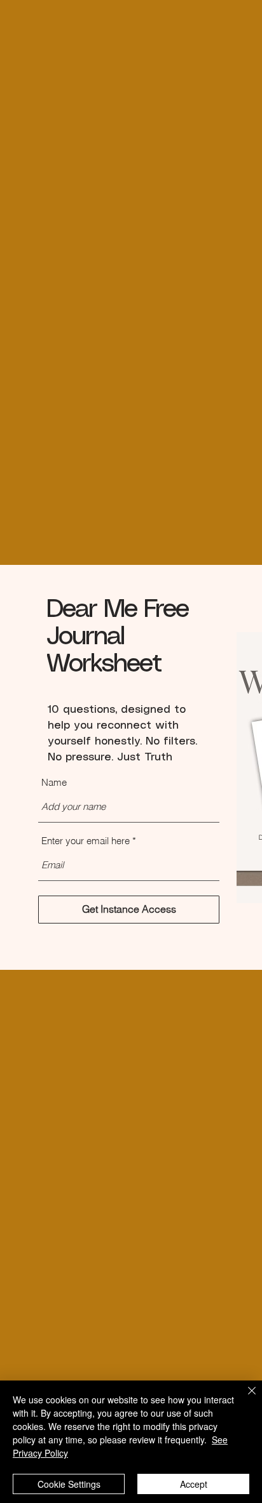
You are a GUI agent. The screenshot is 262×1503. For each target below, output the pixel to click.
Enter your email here (85, 840)
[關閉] (244, 1398)
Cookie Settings (69, 1484)
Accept (193, 1484)
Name (54, 782)
